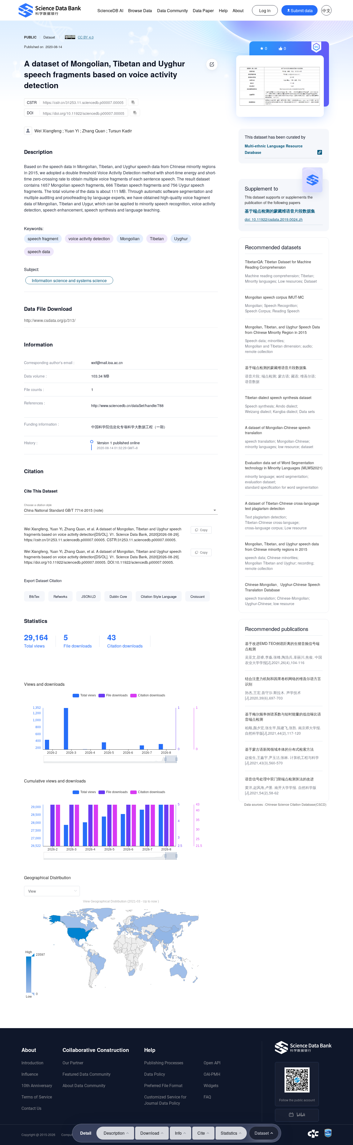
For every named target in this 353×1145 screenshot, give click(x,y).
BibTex (34, 596)
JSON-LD (88, 596)
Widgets (211, 1085)
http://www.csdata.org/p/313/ (49, 320)
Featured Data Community (87, 1074)
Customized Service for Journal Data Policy (165, 1100)
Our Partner (73, 1062)
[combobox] (121, 510)
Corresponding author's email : (49, 362)
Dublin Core (118, 596)
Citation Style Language (159, 596)
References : (34, 402)
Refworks (60, 596)
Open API (212, 1062)
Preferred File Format (163, 1085)
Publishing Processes (163, 1062)
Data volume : (35, 376)
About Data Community (84, 1085)
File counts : (34, 389)
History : (30, 442)
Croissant (197, 596)
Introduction (32, 1062)
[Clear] (207, 510)
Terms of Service (36, 1097)
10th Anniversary (36, 1085)
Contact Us (31, 1108)
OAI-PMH (212, 1074)
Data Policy (154, 1074)
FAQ (207, 1097)
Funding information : (41, 424)
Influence (29, 1074)
